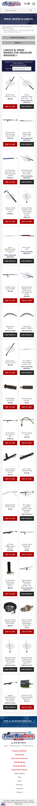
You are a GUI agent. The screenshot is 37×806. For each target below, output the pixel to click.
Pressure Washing (10, 30)
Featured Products (19, 770)
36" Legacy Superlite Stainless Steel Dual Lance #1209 (26, 508)
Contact (19, 792)
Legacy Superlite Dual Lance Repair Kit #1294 (10, 698)
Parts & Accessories (26, 30)
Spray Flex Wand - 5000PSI (27, 327)
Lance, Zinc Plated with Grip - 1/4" (27, 134)
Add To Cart (10, 106)
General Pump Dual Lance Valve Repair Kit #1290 (26, 622)
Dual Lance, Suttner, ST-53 (10, 362)
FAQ (19, 777)
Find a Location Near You (17, 721)
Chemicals (19, 755)
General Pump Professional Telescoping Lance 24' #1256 (26, 211)
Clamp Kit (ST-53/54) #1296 (10, 506)
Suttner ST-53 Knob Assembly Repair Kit (27, 697)
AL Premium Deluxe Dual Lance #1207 (10, 134)
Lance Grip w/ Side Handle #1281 (10, 470)
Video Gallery (19, 773)
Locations (19, 788)
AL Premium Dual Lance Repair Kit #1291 (10, 583)
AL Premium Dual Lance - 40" (10, 434)
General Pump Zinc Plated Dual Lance (26, 172)
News (19, 781)
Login (6, 746)
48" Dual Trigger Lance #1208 (10, 546)
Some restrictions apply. (18, 65)
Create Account (15, 746)
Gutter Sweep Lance (27, 434)
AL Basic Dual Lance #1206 (10, 288)
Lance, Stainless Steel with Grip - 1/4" (27, 96)
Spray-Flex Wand (10, 327)
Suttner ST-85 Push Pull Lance (10, 209)
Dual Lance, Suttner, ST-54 (10, 95)
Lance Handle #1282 (27, 399)
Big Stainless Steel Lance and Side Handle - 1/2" (27, 583)
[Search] (30, 10)
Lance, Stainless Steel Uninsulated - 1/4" (10, 250)
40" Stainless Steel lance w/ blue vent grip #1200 (10, 172)
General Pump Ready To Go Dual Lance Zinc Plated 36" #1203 (26, 290)
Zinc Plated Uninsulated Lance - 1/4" (26, 362)
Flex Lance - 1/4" (26, 248)
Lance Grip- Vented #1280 (27, 470)
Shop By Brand (19, 766)
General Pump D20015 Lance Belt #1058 (10, 621)
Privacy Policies (27, 746)
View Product (27, 106)
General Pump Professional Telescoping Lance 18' (26, 660)
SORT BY (8, 69)
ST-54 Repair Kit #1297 (10, 399)
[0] (25, 3)
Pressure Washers (19, 751)
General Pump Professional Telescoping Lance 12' (10, 660)
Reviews (19, 785)
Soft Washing (19, 762)
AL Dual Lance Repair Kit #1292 (27, 546)
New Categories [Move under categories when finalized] (17, 27)
